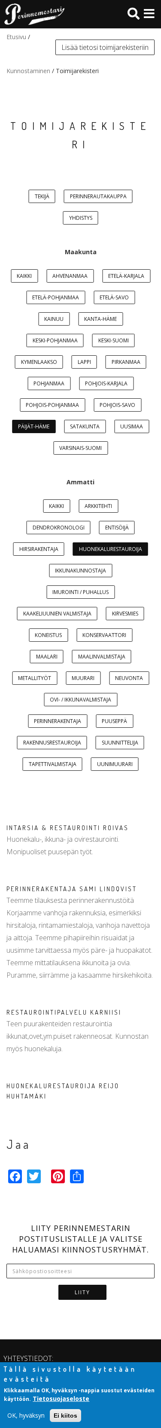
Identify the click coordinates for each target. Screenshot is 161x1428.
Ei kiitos (65, 1415)
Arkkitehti (98, 506)
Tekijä (42, 196)
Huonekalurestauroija (110, 549)
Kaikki (24, 276)
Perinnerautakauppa (98, 196)
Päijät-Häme (33, 426)
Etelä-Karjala (126, 276)
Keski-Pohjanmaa (55, 340)
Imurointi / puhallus (80, 592)
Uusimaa (131, 426)
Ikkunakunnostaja (80, 570)
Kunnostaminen (28, 71)
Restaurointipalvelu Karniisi (64, 1012)
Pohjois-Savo (117, 405)
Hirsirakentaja (38, 549)
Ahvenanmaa (70, 276)
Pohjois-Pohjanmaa (52, 405)
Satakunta (85, 426)
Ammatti (80, 482)
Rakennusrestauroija (52, 742)
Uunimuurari (115, 764)
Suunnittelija (120, 742)
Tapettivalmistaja (52, 764)
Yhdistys (80, 218)
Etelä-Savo (114, 297)
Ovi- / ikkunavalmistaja (80, 699)
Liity (82, 1292)
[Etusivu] (32, 14)
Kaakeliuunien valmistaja (57, 613)
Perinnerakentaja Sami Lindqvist (71, 889)
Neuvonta (129, 678)
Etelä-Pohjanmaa (55, 297)
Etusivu (16, 37)
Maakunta (81, 252)
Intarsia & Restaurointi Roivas (67, 828)
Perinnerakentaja (57, 721)
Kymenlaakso (39, 362)
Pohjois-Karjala (106, 383)
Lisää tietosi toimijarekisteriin (105, 47)
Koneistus (48, 635)
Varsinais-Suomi (80, 448)
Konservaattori (104, 635)
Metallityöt (34, 678)
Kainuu (54, 319)
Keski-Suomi (113, 340)
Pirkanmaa (126, 362)
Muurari (83, 678)
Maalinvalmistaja (101, 656)
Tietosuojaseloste (61, 1398)
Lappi (84, 362)
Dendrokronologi (59, 527)
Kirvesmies (125, 613)
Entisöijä (117, 527)
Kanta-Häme (100, 319)
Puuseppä (114, 721)
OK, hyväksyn (26, 1415)
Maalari (47, 656)
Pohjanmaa (48, 383)
